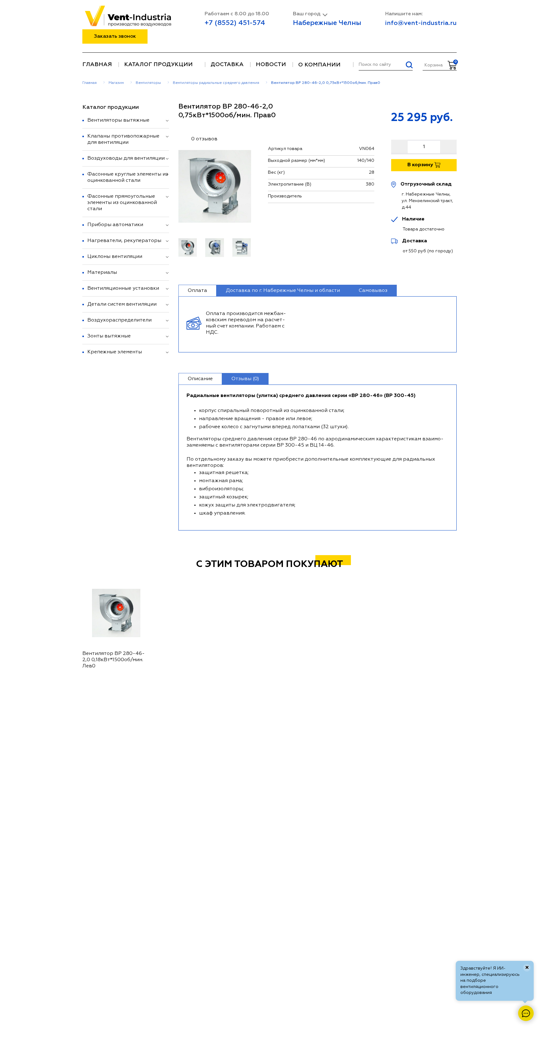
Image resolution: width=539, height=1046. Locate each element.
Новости (271, 64)
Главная (97, 64)
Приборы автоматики (115, 224)
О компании (319, 65)
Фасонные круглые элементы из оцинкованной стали (127, 177)
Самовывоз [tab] (373, 290)
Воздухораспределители (119, 320)
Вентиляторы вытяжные (118, 120)
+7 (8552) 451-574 (235, 23)
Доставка (227, 64)
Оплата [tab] (197, 290)
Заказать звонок (115, 36)
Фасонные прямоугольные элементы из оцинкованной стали (122, 202)
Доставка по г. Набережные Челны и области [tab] (283, 290)
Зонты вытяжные (109, 336)
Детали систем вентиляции (122, 304)
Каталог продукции (158, 64)
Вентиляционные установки (123, 288)
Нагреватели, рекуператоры (124, 240)
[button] (167, 120)
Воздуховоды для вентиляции (126, 158)
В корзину (420, 164)
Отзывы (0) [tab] (245, 378)
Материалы (102, 272)
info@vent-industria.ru (421, 23)
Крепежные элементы (114, 352)
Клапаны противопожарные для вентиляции (123, 139)
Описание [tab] (200, 378)
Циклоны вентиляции (114, 256)
